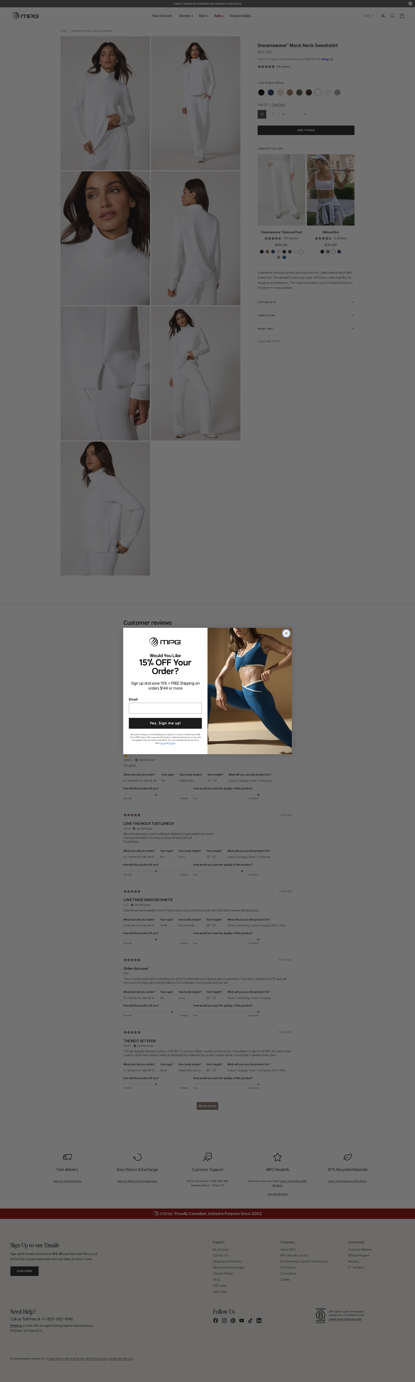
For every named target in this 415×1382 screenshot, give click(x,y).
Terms (163, 743)
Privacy (171, 743)
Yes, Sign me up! (165, 722)
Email (133, 699)
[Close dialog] (286, 633)
